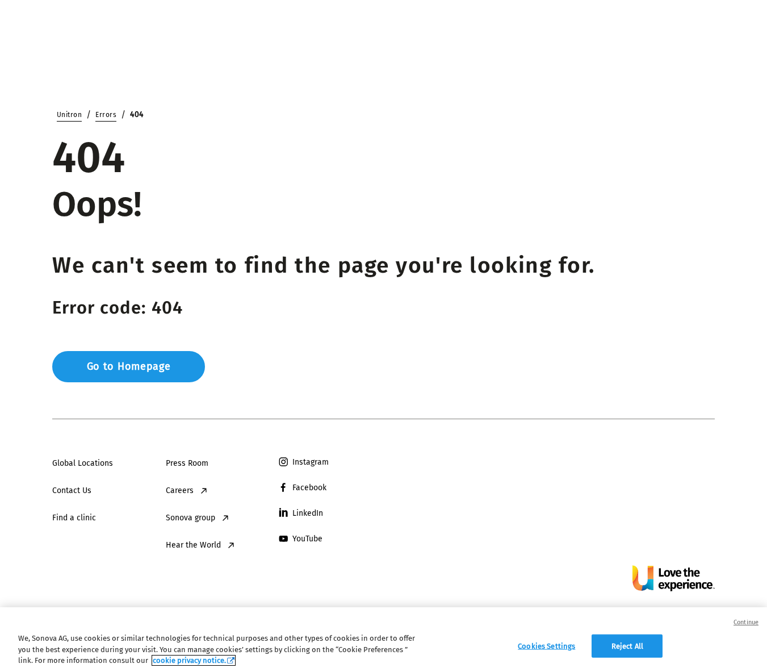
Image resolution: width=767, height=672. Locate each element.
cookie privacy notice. (189, 660)
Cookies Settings (546, 645)
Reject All (627, 645)
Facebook (309, 487)
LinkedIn (307, 513)
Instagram (310, 462)
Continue (746, 622)
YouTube (307, 539)
